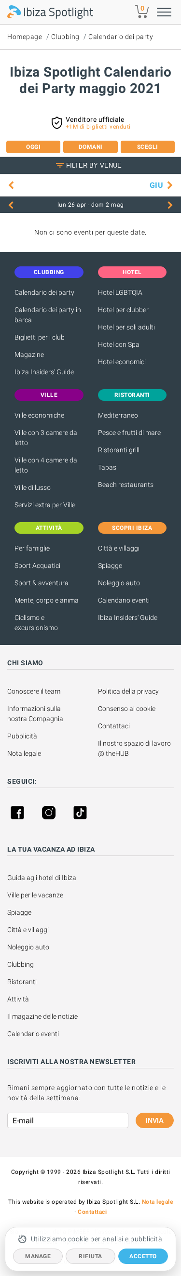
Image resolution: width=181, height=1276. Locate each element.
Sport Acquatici (37, 565)
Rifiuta (90, 1256)
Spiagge (110, 565)
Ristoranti (22, 982)
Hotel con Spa (118, 344)
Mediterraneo (118, 415)
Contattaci (114, 726)
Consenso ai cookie (126, 708)
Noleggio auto (119, 583)
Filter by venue (94, 165)
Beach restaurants (125, 484)
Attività (18, 999)
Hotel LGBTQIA (120, 292)
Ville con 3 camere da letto (45, 438)
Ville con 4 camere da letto (45, 465)
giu (157, 185)
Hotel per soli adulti (126, 327)
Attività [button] (49, 528)
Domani (91, 147)
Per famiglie (32, 548)
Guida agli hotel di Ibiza (41, 877)
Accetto (143, 1256)
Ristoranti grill (118, 450)
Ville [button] (49, 395)
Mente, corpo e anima (46, 600)
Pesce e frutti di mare (129, 432)
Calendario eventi (124, 600)
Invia (155, 1120)
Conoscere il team (33, 691)
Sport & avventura (41, 583)
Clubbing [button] (49, 272)
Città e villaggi (118, 548)
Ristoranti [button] (132, 395)
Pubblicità (22, 736)
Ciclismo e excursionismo (36, 622)
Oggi (33, 147)
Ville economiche (39, 415)
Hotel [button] (132, 272)
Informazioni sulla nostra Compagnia (35, 714)
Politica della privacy (128, 691)
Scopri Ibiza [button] (132, 528)
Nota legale (24, 753)
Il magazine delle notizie (42, 1016)
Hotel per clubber (123, 310)
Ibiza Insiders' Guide (44, 372)
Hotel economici (122, 362)
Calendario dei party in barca (47, 315)
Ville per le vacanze (35, 895)
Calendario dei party (120, 36)
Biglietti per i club (39, 337)
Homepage (24, 36)
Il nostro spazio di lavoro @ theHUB (135, 748)
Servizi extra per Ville (44, 505)
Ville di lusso (32, 487)
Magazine (29, 354)
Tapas (107, 467)
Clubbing (65, 36)
